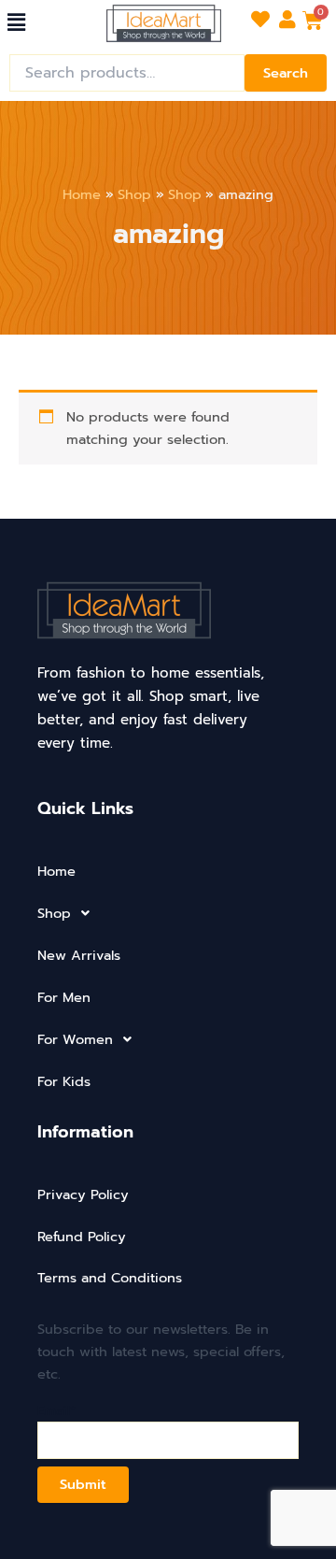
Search (285, 73)
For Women (75, 1039)
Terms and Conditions (109, 1277)
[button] (16, 22)
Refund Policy (81, 1236)
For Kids (64, 1081)
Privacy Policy (83, 1194)
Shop (54, 913)
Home (56, 871)
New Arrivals (78, 955)
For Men (64, 997)
